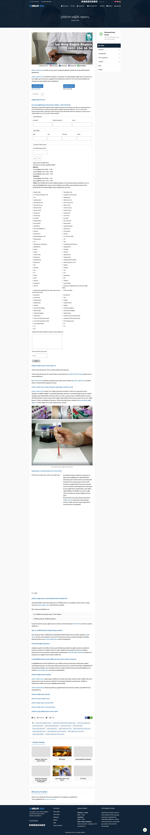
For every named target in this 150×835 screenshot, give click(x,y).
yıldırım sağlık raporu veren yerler (76, 731)
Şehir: (34, 134)
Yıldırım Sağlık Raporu (38, 687)
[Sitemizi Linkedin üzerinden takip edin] (88, 1)
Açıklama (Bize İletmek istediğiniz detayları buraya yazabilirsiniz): (47, 332)
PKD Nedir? (62, 759)
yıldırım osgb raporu (77, 725)
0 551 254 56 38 (35, 1)
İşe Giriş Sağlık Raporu (51, 639)
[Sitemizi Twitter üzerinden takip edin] (84, 1)
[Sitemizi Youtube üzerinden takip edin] (90, 1)
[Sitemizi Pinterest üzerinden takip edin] (92, 1)
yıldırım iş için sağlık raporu (84, 723)
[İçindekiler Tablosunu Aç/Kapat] (41, 94)
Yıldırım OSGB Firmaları (76, 374)
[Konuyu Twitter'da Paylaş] (88, 718)
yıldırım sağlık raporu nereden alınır (81, 728)
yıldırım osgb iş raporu (66, 725)
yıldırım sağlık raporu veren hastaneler (56, 731)
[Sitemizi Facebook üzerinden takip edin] (82, 1)
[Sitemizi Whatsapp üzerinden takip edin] (94, 1)
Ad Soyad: (35, 120)
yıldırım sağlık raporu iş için (65, 728)
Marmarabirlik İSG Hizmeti (83, 759)
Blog (78, 20)
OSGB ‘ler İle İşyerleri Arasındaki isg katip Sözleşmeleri (41, 780)
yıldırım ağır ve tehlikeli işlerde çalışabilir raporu (64, 723)
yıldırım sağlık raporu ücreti (39, 731)
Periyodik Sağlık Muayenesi (76, 652)
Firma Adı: (64, 134)
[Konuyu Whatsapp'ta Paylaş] (91, 718)
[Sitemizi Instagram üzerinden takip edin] (86, 1)
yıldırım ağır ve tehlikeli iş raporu (43, 723)
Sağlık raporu (67, 500)
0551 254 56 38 (36, 89)
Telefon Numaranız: (58, 120)
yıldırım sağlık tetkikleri (38, 734)
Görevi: (78, 134)
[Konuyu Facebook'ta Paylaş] (86, 718)
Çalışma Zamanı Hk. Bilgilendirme (41, 162)
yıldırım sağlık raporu (38, 70)
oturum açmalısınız (50, 799)
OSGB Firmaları (37, 380)
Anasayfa (73, 20)
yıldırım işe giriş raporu (38, 725)
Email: (73, 120)
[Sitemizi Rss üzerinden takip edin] (96, 1)
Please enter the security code (39, 351)
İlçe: (49, 134)
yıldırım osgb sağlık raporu (39, 728)
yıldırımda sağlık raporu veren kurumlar (54, 734)
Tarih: (39, 148)
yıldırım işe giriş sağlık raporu (52, 725)
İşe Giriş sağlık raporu (43, 670)
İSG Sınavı (83, 778)
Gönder (36, 361)
